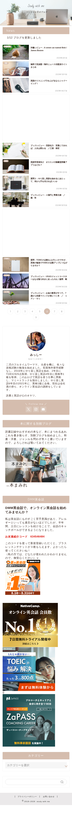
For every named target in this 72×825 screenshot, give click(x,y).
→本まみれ (16, 485)
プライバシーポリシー (27, 797)
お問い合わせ (49, 797)
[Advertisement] (36, 117)
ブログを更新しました (27, 37)
